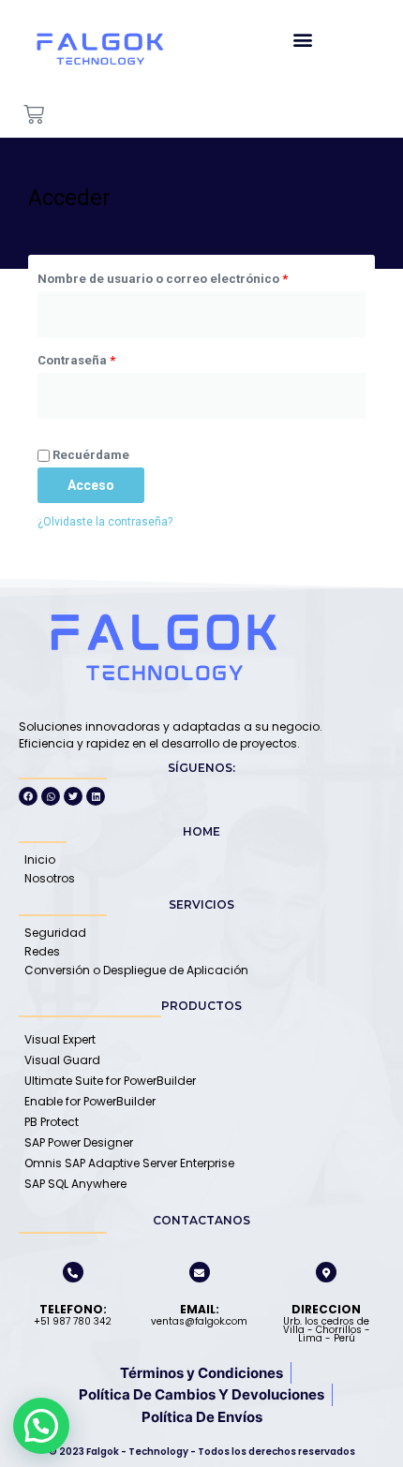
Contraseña (109, 357)
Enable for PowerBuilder (90, 1101)
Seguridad (55, 933)
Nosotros (49, 878)
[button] (302, 38)
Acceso (90, 485)
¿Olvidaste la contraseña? (104, 521)
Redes (42, 951)
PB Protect (51, 1122)
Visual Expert (60, 1039)
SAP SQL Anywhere (75, 1184)
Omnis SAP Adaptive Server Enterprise (129, 1163)
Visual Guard (62, 1060)
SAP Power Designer (78, 1142)
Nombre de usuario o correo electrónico (195, 281)
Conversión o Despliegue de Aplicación (136, 970)
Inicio (39, 859)
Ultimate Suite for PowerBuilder (110, 1081)
